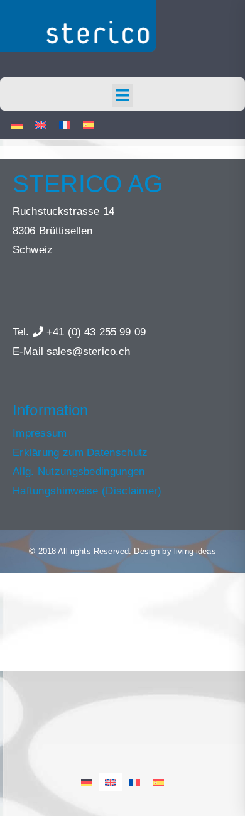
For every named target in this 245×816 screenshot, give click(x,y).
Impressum (40, 433)
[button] (123, 95)
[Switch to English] (41, 125)
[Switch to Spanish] (89, 125)
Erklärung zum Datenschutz (80, 453)
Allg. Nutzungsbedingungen (79, 471)
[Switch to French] (65, 125)
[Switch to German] (17, 125)
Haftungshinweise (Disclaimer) (87, 491)
